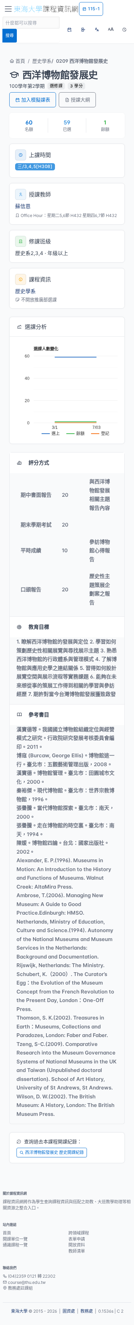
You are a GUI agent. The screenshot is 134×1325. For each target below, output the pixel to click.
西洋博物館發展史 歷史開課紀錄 (54, 1152)
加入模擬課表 (35, 100)
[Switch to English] (97, 29)
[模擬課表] (69, 29)
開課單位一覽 (15, 1239)
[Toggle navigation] (8, 8)
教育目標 (39, 627)
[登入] (83, 29)
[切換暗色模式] (124, 29)
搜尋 (9, 35)
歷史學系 (42, 61)
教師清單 (76, 1251)
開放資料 (76, 1245)
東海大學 (19, 1311)
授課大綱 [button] (80, 100)
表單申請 (76, 1239)
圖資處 (69, 1311)
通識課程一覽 (15, 1245)
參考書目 (39, 714)
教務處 (86, 1311)
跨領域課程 (78, 1233)
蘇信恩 (23, 206)
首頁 (19, 61)
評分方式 (39, 462)
